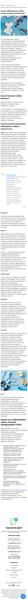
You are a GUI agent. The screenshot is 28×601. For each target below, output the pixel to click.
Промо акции (14, 565)
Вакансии (14, 567)
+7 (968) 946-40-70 (14, 551)
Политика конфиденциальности (14, 570)
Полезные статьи (14, 574)
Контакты (14, 577)
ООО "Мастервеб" (13, 597)
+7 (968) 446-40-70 (14, 543)
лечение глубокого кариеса (18, 490)
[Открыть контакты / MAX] (23, 596)
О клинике (14, 572)
